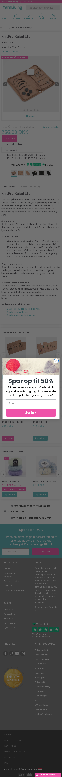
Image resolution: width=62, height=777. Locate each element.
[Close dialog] (56, 361)
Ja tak (31, 412)
